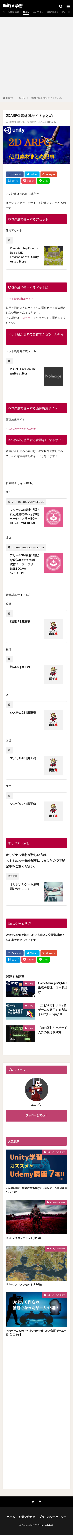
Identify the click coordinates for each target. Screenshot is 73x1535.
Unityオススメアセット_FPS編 (23, 1238)
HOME (9, 98)
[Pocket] (28, 181)
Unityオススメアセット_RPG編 (24, 1284)
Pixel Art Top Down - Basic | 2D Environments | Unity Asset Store (24, 254)
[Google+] (48, 174)
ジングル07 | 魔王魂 (23, 803)
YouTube (38, 12)
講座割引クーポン (56, 12)
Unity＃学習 (13, 6)
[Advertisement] (36, 57)
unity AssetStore (57, 1202)
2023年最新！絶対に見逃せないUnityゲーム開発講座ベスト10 (36, 1189)
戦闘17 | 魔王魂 (20, 621)
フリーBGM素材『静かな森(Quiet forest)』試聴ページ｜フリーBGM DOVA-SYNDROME (25, 564)
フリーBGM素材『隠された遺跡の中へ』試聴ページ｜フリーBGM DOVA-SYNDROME (25, 516)
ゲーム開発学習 (11, 12)
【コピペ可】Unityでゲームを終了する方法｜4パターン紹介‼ (52, 1009)
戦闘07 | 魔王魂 (20, 667)
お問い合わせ (27, 1516)
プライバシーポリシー (52, 1516)
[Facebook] (15, 174)
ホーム (11, 1516)
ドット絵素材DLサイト (20, 298)
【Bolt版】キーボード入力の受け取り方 (52, 1030)
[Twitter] (32, 174)
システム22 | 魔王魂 (23, 712)
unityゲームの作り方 (56, 1152)
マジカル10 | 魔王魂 (23, 758)
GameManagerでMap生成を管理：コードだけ (52, 987)
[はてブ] (13, 181)
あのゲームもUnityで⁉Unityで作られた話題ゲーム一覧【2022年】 (36, 1332)
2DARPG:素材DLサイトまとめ (46, 98)
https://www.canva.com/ (21, 428)
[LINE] (43, 181)
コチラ (26, 317)
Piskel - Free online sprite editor (23, 371)
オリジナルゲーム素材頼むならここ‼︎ (24, 886)
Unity (26, 12)
